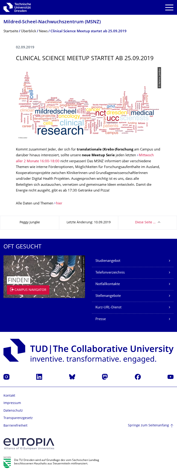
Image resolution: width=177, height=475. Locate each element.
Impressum (12, 403)
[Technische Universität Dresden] (17, 7)
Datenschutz (13, 410)
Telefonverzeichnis (110, 272)
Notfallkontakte (107, 284)
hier (59, 203)
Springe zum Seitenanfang (148, 425)
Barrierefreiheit (15, 425)
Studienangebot (107, 261)
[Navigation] (169, 7)
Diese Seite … (145, 222)
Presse (100, 319)
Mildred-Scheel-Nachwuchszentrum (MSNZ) (52, 22)
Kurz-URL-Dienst (108, 307)
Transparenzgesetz (18, 418)
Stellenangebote (108, 296)
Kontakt (9, 395)
